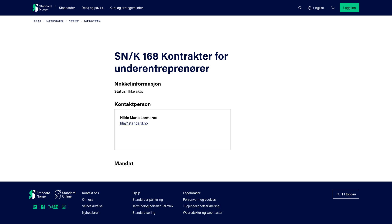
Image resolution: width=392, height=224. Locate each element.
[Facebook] (42, 206)
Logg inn (349, 8)
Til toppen (349, 194)
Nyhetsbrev (90, 212)
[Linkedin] (35, 206)
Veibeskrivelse (92, 206)
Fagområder (191, 193)
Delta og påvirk (92, 8)
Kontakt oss (90, 193)
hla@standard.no (134, 123)
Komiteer (74, 20)
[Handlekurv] (332, 8)
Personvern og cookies (199, 199)
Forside (37, 20)
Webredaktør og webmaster (203, 212)
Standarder (67, 8)
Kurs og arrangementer (126, 8)
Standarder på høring (148, 199)
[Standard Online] (65, 194)
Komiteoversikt (92, 20)
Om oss (87, 199)
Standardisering (54, 20)
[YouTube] (53, 206)
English (318, 8)
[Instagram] (64, 206)
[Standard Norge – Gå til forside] (42, 7)
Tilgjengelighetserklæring (201, 206)
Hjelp (136, 193)
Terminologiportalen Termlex (153, 206)
